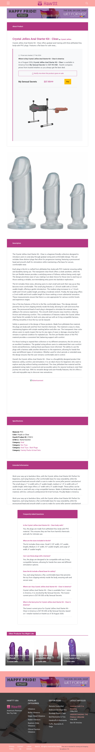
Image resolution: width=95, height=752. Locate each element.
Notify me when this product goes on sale (49, 73)
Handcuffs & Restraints (58, 720)
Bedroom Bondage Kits (58, 710)
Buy (67, 81)
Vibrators (31, 709)
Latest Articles (29, 748)
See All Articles (76, 723)
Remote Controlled (56, 706)
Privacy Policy (11, 748)
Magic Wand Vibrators (36, 716)
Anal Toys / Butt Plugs (29, 448)
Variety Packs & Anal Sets (31, 450)
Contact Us (20, 748)
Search (37, 746)
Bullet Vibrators (34, 713)
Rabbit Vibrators (34, 720)
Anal (22, 442)
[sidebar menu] (8, 3)
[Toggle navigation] (86, 3)
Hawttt (58, 746)
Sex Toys (24, 445)
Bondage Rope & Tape (57, 713)
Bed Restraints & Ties (57, 717)
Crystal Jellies (13, 661)
